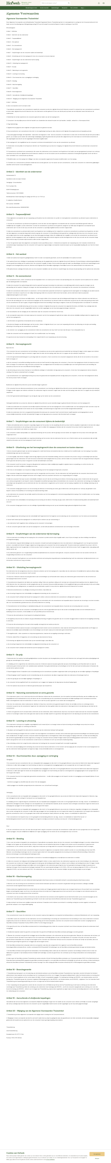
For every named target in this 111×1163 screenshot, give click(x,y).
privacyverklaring (50, 1159)
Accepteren (97, 1154)
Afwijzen (97, 1158)
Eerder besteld (44, 8)
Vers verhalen (74, 8)
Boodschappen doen (31, 8)
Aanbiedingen (55, 8)
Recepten (64, 8)
